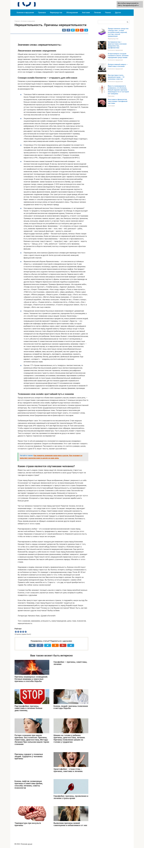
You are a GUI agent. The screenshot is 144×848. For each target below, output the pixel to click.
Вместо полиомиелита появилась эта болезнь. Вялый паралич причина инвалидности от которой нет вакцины (118, 90)
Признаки (42, 13)
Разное (108, 13)
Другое (118, 13)
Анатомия (86, 13)
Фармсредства (56, 13)
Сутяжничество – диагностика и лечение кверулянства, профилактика (117, 45)
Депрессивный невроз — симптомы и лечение (118, 65)
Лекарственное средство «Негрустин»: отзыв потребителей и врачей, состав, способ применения (118, 32)
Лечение (97, 13)
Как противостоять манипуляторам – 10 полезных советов (116, 77)
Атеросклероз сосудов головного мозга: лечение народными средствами (118, 55)
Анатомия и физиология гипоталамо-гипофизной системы (117, 101)
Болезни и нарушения (25, 13)
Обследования (72, 13)
